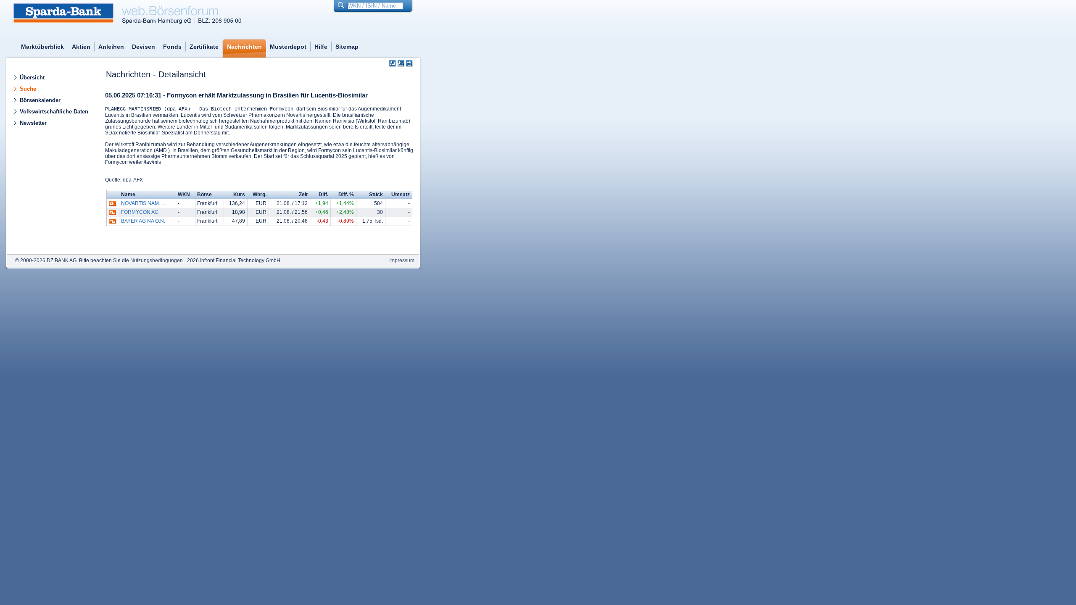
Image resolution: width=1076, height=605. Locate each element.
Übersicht (32, 77)
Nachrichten (244, 46)
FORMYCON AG (139, 212)
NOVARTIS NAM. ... (143, 203)
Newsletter (33, 123)
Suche (28, 89)
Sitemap (347, 46)
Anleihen (111, 46)
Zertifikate (204, 46)
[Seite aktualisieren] (392, 63)
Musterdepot (288, 46)
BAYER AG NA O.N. (143, 221)
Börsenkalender (40, 100)
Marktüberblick (42, 46)
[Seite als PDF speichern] (409, 63)
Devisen (143, 46)
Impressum (401, 260)
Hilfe (320, 46)
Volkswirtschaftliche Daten (54, 111)
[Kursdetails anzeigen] (113, 205)
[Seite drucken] (401, 63)
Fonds (172, 46)
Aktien (81, 46)
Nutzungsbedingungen (156, 260)
